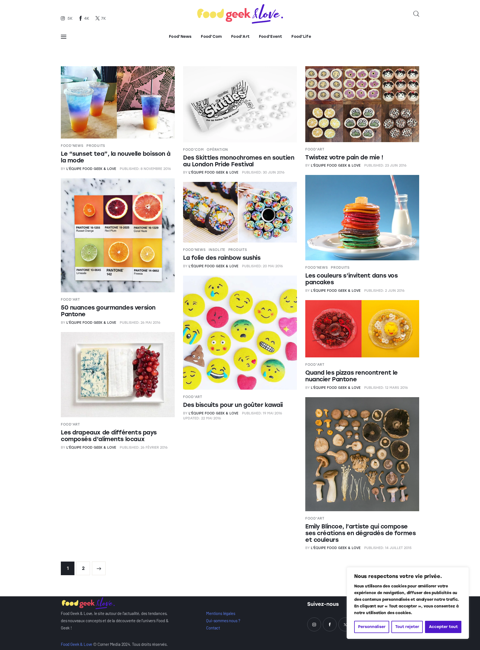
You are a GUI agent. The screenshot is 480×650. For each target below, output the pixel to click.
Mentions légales (220, 613)
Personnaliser (372, 626)
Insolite (217, 250)
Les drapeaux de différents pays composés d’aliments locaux (109, 436)
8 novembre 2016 (145, 169)
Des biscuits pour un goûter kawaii (233, 404)
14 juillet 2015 (388, 548)
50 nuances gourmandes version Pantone (108, 311)
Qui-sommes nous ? (223, 620)
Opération (217, 150)
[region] (408, 603)
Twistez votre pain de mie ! (344, 157)
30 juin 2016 (263, 172)
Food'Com (193, 150)
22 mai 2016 (202, 418)
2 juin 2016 (384, 291)
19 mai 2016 (262, 413)
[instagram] (314, 624)
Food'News (72, 146)
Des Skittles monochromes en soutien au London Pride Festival (238, 161)
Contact (213, 627)
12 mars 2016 (386, 388)
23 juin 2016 (385, 165)
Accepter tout (443, 626)
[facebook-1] (330, 624)
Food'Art (314, 149)
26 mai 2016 (140, 323)
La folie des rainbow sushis (222, 257)
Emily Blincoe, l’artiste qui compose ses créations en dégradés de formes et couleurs (360, 533)
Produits (95, 146)
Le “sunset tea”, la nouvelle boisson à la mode (116, 157)
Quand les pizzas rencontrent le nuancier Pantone (351, 376)
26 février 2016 (144, 447)
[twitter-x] (345, 624)
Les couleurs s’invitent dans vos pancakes (351, 279)
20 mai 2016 (262, 266)
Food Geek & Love (76, 644)
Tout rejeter (407, 626)
